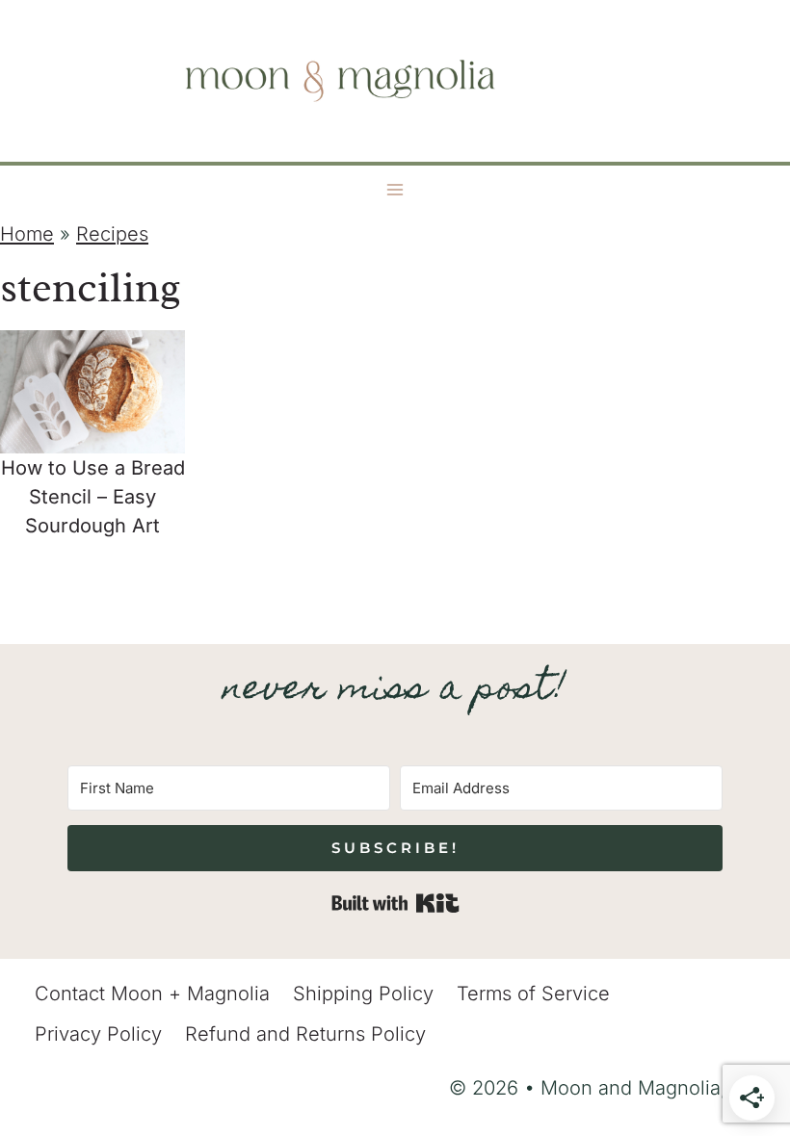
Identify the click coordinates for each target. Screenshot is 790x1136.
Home (27, 233)
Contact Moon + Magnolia (152, 993)
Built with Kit (395, 903)
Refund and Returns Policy (305, 1034)
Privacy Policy (98, 1034)
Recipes (112, 233)
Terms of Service (533, 993)
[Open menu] (395, 190)
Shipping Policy (363, 993)
